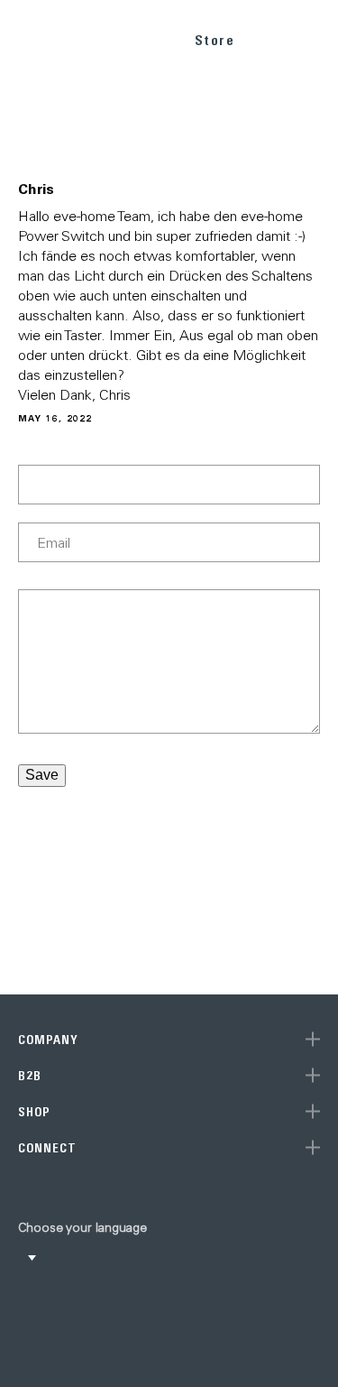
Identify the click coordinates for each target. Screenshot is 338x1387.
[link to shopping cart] (271, 37)
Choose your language (82, 1227)
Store (215, 40)
